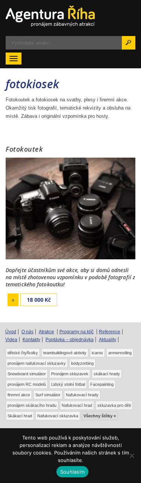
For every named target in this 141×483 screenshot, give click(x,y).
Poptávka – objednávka (69, 339)
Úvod (10, 331)
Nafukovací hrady (82, 395)
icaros (97, 353)
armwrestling (120, 353)
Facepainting (102, 384)
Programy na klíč (76, 331)
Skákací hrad (20, 416)
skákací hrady (107, 374)
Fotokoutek (24, 148)
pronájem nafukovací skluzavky (37, 363)
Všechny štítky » (99, 416)
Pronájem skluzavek (69, 374)
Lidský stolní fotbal (68, 384)
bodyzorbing (82, 363)
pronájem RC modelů (27, 384)
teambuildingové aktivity (64, 353)
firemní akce (19, 395)
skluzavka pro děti (114, 405)
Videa (11, 339)
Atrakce (46, 331)
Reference (109, 331)
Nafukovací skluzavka (57, 416)
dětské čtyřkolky (23, 353)
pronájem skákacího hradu (32, 405)
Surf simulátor (48, 395)
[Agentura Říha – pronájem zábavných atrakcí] (70, 16)
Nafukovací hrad (77, 405)
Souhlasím (72, 472)
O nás (27, 331)
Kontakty (31, 339)
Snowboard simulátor (27, 374)
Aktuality (107, 339)
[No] (131, 455)
